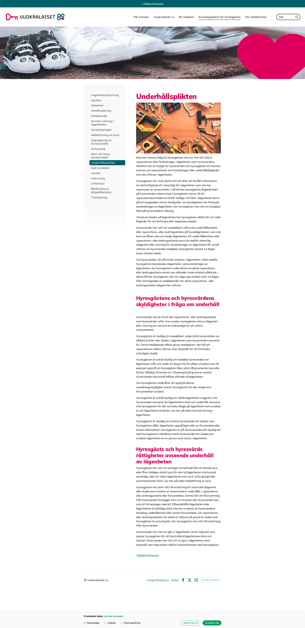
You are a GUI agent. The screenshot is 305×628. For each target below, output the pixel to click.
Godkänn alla (212, 622)
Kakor (175, 580)
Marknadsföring (132, 622)
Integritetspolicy (158, 580)
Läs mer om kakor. (114, 616)
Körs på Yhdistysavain (210, 580)
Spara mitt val (190, 622)
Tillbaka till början (147, 555)
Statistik (112, 622)
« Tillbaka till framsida (152, 3)
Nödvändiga (93, 622)
